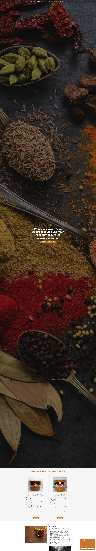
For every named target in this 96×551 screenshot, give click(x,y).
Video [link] (46, 1)
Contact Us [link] (55, 1)
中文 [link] (34, 1)
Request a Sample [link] (61, 1)
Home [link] (32, 1)
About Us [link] (50, 1)
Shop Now (43, 241)
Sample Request (51, 241)
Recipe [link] (42, 1)
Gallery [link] (38, 1)
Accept (87, 548)
